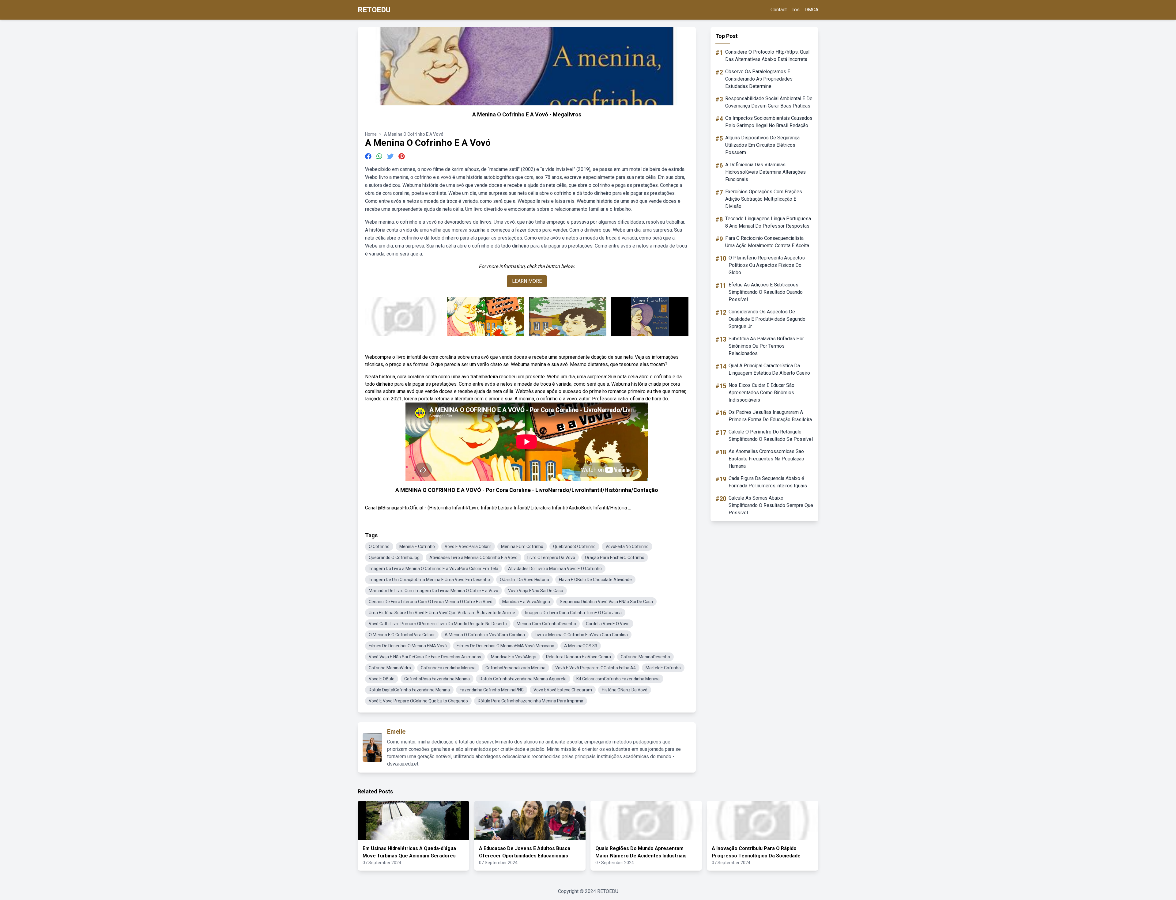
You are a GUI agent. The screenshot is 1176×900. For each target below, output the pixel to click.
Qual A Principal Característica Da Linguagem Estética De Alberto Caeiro (769, 369)
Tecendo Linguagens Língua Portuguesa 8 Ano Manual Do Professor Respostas (768, 222)
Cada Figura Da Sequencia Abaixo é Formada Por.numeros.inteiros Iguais (768, 482)
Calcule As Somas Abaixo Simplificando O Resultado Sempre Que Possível (771, 505)
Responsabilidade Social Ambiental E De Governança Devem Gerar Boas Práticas (768, 102)
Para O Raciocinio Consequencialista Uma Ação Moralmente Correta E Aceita (767, 241)
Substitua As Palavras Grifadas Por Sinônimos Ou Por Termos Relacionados (766, 346)
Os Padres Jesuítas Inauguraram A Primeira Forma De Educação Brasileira (770, 415)
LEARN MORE (527, 281)
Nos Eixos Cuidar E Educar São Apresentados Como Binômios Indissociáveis (761, 392)
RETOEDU (374, 10)
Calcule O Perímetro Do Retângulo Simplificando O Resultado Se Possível (771, 435)
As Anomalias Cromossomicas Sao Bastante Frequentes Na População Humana (766, 458)
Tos (796, 10)
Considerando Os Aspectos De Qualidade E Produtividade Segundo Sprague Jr (767, 319)
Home (371, 134)
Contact (779, 10)
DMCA (811, 10)
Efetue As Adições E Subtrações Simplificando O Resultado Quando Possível (766, 292)
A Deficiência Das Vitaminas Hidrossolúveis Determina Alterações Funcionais (765, 172)
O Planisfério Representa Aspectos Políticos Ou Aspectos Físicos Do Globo (767, 265)
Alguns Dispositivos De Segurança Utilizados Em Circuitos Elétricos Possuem (762, 145)
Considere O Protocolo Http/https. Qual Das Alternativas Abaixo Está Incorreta (767, 55)
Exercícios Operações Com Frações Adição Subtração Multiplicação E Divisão (763, 199)
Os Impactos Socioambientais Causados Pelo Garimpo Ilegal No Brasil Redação (768, 121)
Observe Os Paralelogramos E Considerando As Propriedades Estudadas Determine (759, 79)
